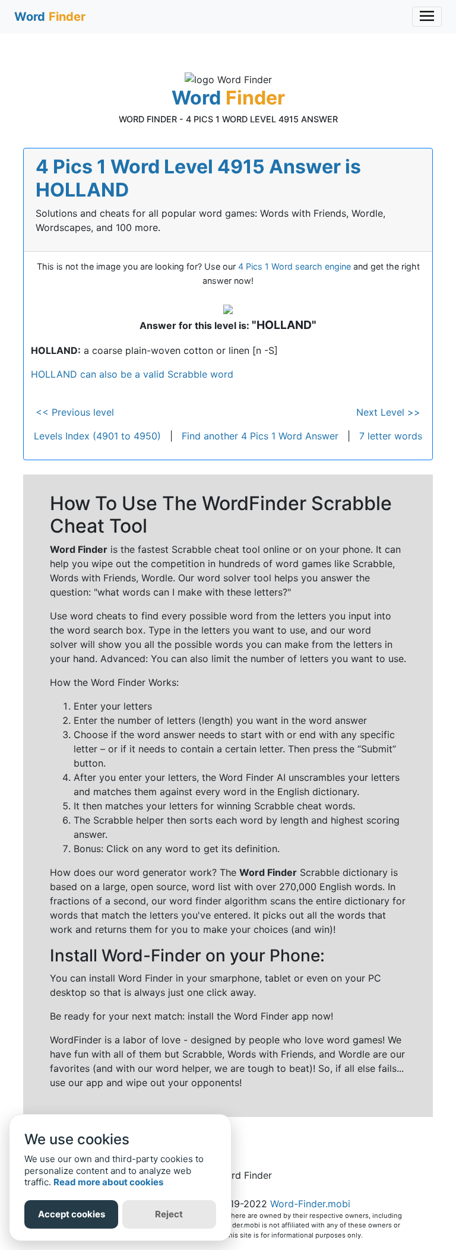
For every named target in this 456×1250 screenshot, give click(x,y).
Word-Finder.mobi (310, 1204)
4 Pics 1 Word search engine (294, 266)
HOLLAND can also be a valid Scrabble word (132, 374)
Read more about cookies (108, 1182)
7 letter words (390, 436)
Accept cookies (71, 1214)
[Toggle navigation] (427, 17)
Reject (169, 1214)
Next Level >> (388, 412)
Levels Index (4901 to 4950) (97, 436)
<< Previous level (75, 412)
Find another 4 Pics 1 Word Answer (260, 436)
